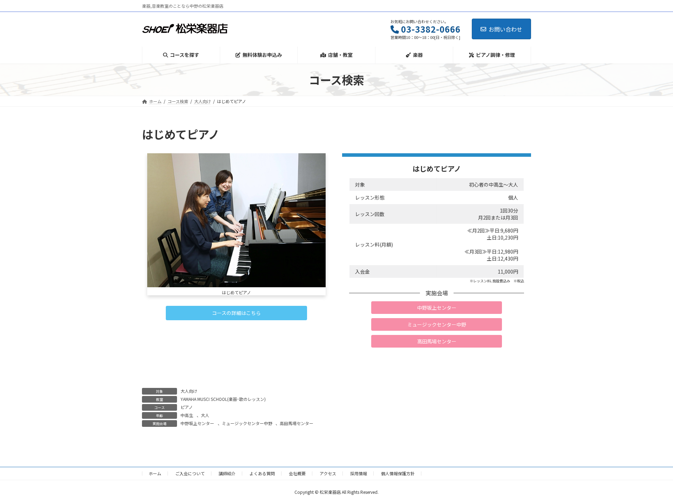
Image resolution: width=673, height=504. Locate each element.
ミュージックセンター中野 (247, 423)
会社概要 (297, 473)
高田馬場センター (296, 423)
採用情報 (358, 473)
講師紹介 (227, 473)
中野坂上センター (197, 423)
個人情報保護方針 (398, 473)
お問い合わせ (505, 29)
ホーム (155, 473)
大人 (205, 415)
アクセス (328, 473)
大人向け (189, 391)
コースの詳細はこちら (236, 312)
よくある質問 (262, 473)
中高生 (187, 415)
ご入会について (190, 473)
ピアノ (187, 407)
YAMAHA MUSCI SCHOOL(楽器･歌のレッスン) (223, 399)
